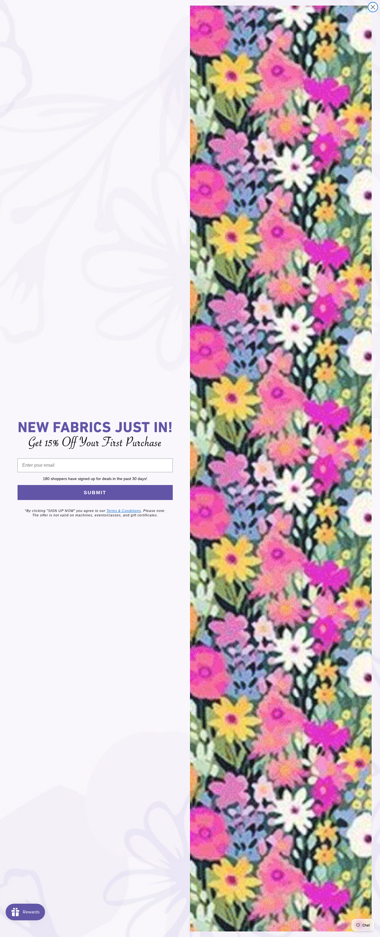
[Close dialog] (373, 7)
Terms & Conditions (124, 511)
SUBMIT (95, 492)
